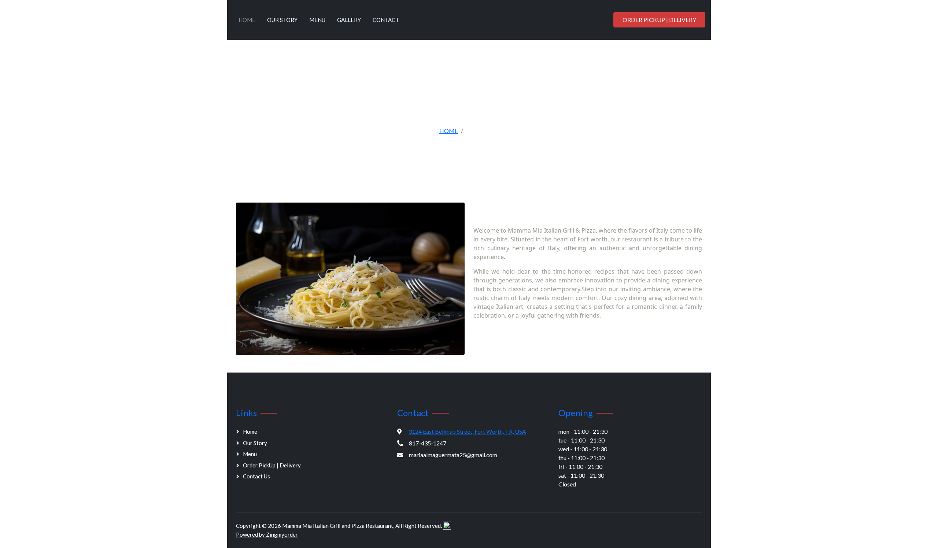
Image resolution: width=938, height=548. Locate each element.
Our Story (282, 19)
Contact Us (256, 476)
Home (247, 19)
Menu (317, 19)
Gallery (349, 19)
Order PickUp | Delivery (659, 19)
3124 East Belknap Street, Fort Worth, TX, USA (467, 431)
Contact (386, 19)
